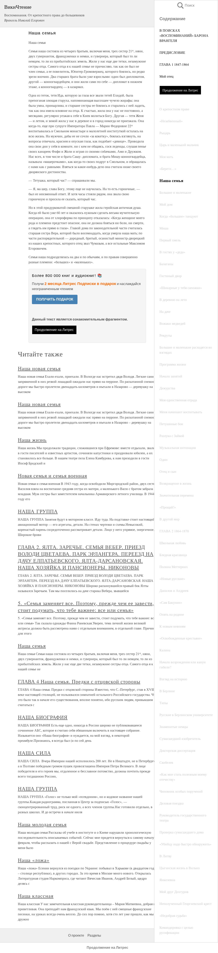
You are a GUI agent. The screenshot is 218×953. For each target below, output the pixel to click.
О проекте (76, 935)
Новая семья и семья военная (52, 475)
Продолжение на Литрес (180, 90)
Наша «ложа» (34, 860)
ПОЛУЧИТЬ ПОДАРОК (54, 299)
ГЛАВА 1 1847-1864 (174, 64)
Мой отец (166, 76)
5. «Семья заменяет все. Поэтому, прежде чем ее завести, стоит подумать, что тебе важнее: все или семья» (86, 606)
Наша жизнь (32, 439)
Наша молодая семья (42, 824)
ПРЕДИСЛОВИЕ (172, 52)
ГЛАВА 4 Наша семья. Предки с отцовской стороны (79, 681)
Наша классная (35, 895)
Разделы (94, 935)
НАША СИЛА (34, 752)
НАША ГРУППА (38, 511)
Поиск (185, 5)
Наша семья (32, 645)
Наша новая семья (39, 368)
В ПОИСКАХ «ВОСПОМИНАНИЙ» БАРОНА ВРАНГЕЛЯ (183, 35)
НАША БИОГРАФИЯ (42, 717)
